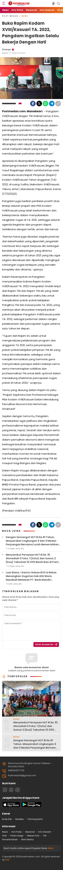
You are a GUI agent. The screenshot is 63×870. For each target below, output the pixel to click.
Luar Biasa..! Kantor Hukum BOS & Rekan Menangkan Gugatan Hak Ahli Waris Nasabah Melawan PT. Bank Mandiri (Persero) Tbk (31, 578)
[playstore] (31, 806)
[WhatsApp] (45, 103)
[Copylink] (58, 103)
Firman (6, 49)
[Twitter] (39, 103)
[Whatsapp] (11, 790)
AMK (7, 859)
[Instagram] (17, 790)
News (25, 16)
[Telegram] (52, 103)
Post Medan (10, 16)
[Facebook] (33, 103)
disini (50, 848)
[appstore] (11, 806)
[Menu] (3, 3)
